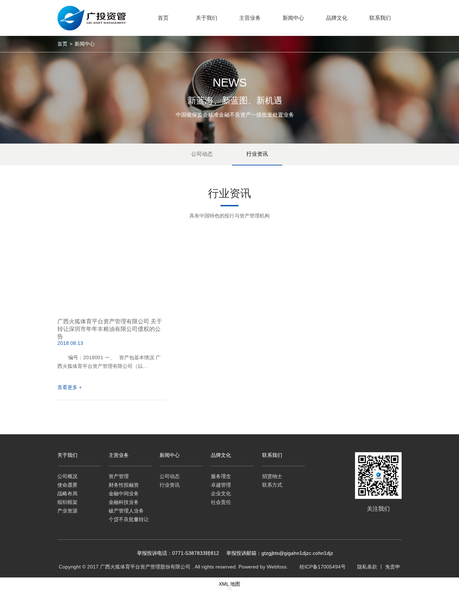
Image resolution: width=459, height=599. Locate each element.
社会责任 (221, 502)
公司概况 (67, 476)
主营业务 (119, 455)
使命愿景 (67, 485)
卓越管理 (221, 485)
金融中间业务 (124, 493)
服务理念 (221, 476)
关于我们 (67, 455)
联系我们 (272, 455)
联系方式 (272, 485)
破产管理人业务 (126, 511)
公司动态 (202, 154)
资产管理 (119, 476)
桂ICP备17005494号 (322, 567)
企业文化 (221, 493)
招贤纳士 (272, 476)
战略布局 (67, 493)
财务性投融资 (124, 485)
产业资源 (67, 511)
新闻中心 (170, 455)
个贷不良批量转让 (129, 519)
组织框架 (67, 502)
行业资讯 (257, 154)
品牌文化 (221, 455)
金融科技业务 (124, 502)
